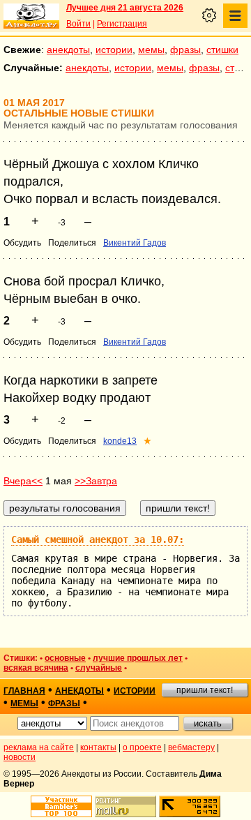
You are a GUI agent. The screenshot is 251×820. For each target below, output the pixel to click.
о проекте (142, 747)
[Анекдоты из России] (31, 16)
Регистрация (122, 24)
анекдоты (68, 49)
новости (19, 757)
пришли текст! (204, 690)
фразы (185, 49)
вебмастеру (191, 747)
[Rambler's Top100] (61, 806)
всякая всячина (35, 668)
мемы (151, 49)
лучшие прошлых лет (138, 658)
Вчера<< (23, 480)
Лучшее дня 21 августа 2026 (124, 8)
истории (114, 49)
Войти (78, 24)
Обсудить (22, 243)
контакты (98, 747)
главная (24, 691)
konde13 (120, 441)
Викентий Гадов (134, 243)
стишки (222, 49)
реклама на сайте (38, 747)
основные (65, 658)
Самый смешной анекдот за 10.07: (97, 539)
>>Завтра (96, 480)
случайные (98, 668)
